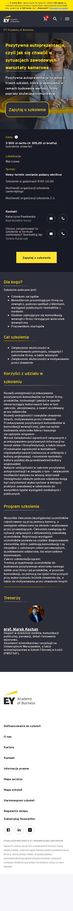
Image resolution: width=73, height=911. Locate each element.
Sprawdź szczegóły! (59, 8)
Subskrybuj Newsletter (19, 818)
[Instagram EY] (29, 829)
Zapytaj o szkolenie (27, 109)
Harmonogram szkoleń (19, 800)
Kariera (9, 747)
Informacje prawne (16, 768)
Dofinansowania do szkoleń (22, 726)
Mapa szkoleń (13, 789)
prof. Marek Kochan (21, 629)
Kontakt (9, 758)
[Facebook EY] (8, 829)
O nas (8, 736)
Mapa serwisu (13, 779)
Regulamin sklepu (16, 811)
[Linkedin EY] (19, 829)
